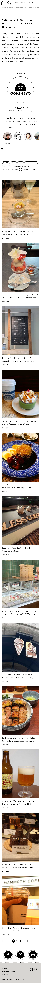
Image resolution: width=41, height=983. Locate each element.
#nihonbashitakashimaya (17, 166)
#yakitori (5, 173)
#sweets (21, 163)
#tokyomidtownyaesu (31, 163)
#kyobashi (33, 169)
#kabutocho (6, 169)
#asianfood (25, 169)
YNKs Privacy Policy (9, 971)
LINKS (4, 968)
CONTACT (5, 975)
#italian (14, 163)
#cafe (27, 166)
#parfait (5, 166)
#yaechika (6, 163)
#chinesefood (15, 169)
